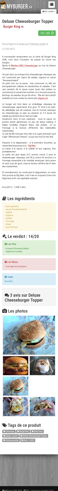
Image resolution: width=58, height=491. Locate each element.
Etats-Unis (38, 431)
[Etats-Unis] (22, 26)
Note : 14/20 (28, 440)
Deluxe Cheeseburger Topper (34, 436)
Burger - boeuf (11, 436)
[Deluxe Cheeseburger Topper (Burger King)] (29, 335)
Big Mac (32, 145)
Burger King (11, 26)
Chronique (9, 431)
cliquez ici (42, 98)
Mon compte (49, 11)
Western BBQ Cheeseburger (24, 65)
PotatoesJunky (11, 440)
